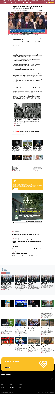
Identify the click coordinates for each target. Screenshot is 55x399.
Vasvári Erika (14, 10)
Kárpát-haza (12, 387)
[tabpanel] (27, 284)
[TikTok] (7, 0)
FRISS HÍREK (5, 2)
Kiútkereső (45, 0)
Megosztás (40, 10)
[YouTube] (3, 0)
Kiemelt (9, 2)
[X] (4, 0)
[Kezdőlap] (27, 2)
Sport (34, 0)
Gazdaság (29, 0)
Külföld (16, 0)
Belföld (14, 0)
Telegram (17, 131)
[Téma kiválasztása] (44, 2)
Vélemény (11, 0)
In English (42, 0)
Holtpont (11, 382)
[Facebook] (1, 0)
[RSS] (8, 0)
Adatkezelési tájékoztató (46, 392)
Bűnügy (26, 0)
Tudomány (36, 0)
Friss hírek (2, 382)
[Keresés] (47, 2)
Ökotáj (39, 0)
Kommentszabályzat (40, 392)
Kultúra (32, 0)
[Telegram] (5, 0)
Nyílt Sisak (15, 2)
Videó (19, 0)
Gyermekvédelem (22, 0)
